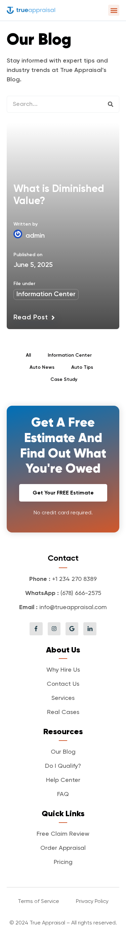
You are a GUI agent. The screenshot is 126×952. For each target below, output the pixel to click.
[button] (113, 10)
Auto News (42, 367)
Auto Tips (82, 367)
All (28, 355)
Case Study (63, 379)
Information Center (46, 294)
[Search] (110, 104)
